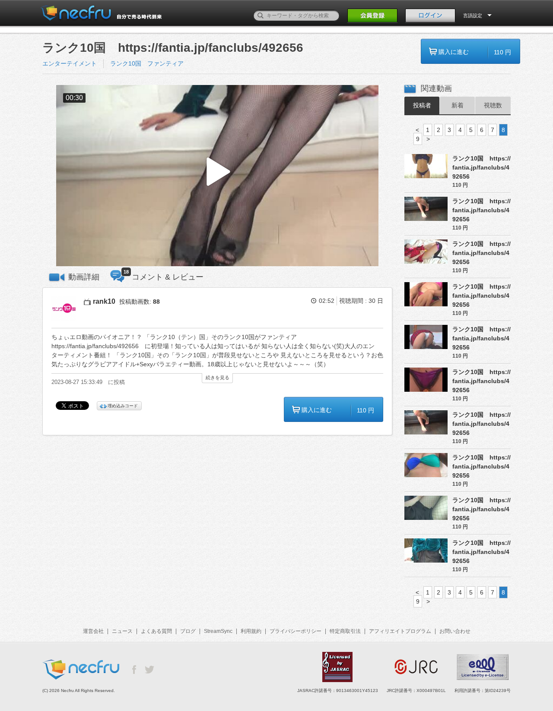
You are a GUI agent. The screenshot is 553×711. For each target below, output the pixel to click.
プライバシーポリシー (295, 631)
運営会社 (93, 631)
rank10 (104, 301)
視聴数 (493, 105)
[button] (217, 175)
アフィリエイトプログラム (400, 631)
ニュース (122, 631)
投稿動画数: (139, 301)
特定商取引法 (345, 631)
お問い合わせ (454, 631)
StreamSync (218, 631)
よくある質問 (156, 631)
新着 (457, 105)
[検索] (260, 16)
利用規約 (251, 631)
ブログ (188, 631)
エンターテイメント (69, 63)
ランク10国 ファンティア (147, 63)
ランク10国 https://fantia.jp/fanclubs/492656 (481, 167)
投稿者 (422, 105)
